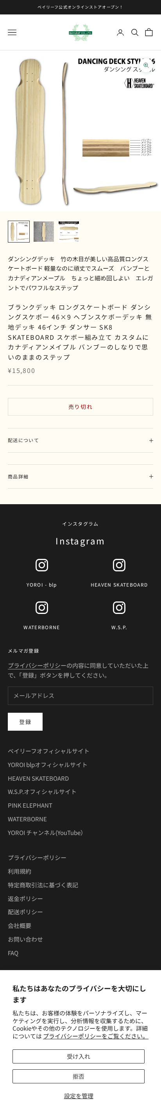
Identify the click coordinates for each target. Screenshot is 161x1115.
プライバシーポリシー (37, 857)
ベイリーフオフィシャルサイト (48, 751)
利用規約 (19, 871)
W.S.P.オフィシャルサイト (42, 791)
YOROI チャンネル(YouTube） (47, 832)
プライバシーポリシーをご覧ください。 (95, 1036)
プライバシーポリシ (34, 665)
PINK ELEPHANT (30, 805)
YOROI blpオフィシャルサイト (48, 764)
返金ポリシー (25, 898)
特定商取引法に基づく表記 (43, 885)
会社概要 (19, 925)
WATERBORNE (27, 819)
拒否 (78, 1076)
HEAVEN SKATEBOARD (38, 778)
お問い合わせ (25, 939)
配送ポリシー (25, 912)
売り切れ (80, 406)
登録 (25, 722)
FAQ (13, 953)
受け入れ (78, 1056)
